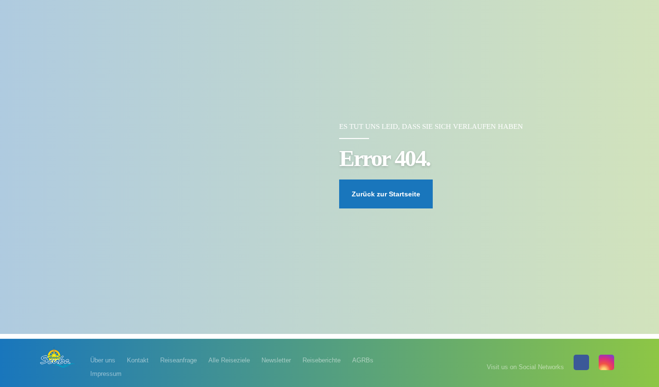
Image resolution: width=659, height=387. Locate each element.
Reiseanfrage (178, 360)
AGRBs (362, 360)
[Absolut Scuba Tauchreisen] (58, 357)
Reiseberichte (321, 360)
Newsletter (276, 360)
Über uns (102, 360)
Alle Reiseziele (229, 360)
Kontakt (138, 360)
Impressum (106, 373)
